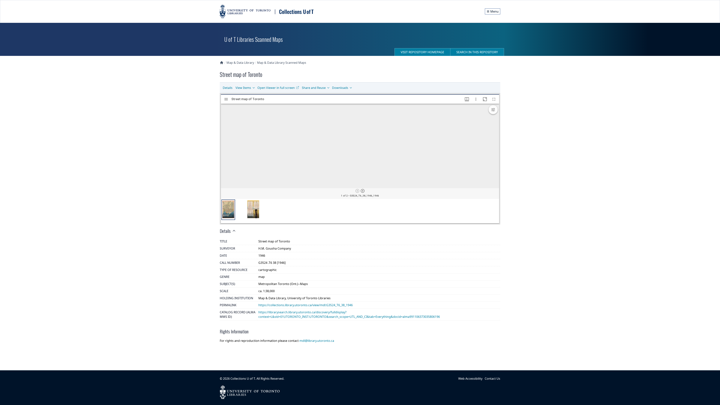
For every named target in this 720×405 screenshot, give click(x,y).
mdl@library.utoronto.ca (316, 341)
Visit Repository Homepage (422, 52)
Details (227, 88)
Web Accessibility (470, 378)
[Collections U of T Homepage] (222, 62)
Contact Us (492, 378)
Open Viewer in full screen (276, 88)
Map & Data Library (240, 63)
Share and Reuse (314, 88)
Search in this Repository (477, 52)
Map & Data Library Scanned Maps (281, 63)
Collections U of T (242, 378)
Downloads (340, 88)
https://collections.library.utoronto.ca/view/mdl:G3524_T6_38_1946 (305, 305)
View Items (243, 88)
